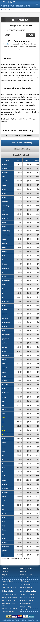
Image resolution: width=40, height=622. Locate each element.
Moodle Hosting (26, 610)
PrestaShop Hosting (27, 597)
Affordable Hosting (8, 611)
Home (3, 10)
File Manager (25, 581)
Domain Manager (26, 578)
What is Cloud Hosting (9, 608)
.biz (3, 434)
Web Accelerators (27, 587)
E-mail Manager (26, 584)
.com (3, 418)
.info (3, 430)
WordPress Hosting (27, 594)
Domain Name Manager (9, 597)
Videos (4, 584)
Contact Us (6, 578)
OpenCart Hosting (27, 600)
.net (3, 422)
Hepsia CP (24, 571)
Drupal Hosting (26, 607)
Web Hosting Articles (9, 594)
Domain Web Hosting (9, 600)
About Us (5, 571)
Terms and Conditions (9, 587)
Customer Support (8, 581)
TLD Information (11, 10)
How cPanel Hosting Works (8, 604)
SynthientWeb (9, 2)
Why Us (4, 575)
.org (3, 426)
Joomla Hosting (26, 603)
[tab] (20, 142)
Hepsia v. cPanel (26, 575)
